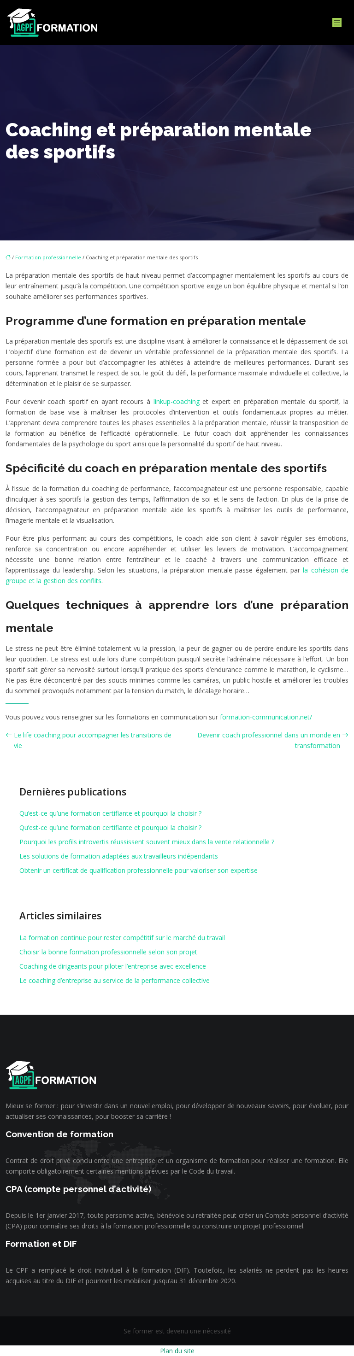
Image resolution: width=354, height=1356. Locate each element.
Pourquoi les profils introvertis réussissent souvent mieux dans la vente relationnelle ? (146, 841)
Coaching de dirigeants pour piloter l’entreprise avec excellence (112, 966)
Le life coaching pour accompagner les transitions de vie (92, 740)
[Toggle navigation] (337, 22)
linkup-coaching (176, 401)
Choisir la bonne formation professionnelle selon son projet (108, 951)
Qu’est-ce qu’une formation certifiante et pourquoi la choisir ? (110, 813)
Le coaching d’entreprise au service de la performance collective (114, 980)
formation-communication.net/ (266, 717)
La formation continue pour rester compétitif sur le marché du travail (122, 937)
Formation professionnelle (48, 257)
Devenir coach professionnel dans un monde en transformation (268, 740)
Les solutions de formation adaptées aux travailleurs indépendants (118, 856)
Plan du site (177, 1350)
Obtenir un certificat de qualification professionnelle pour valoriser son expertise (138, 870)
